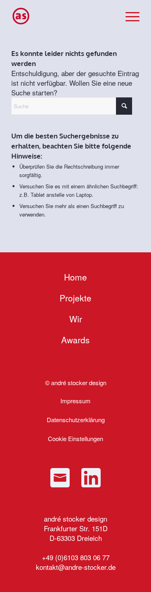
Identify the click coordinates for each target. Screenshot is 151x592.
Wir (75, 319)
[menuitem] (129, 16)
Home (75, 277)
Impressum (75, 400)
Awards (75, 340)
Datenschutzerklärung (76, 419)
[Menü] (129, 16)
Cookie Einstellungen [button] (75, 438)
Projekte (75, 298)
